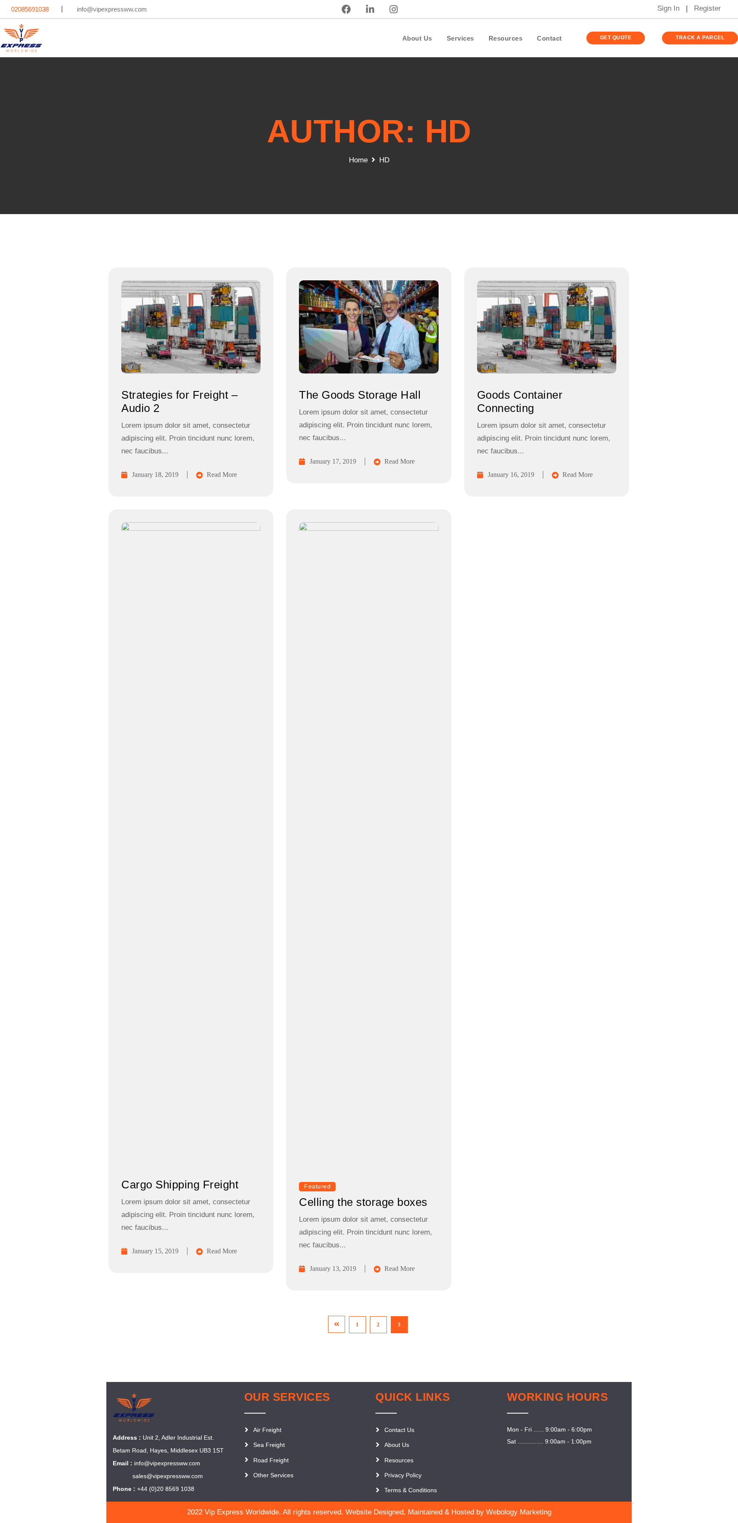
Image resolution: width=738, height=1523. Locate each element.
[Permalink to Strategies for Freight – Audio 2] (191, 371)
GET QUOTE (616, 38)
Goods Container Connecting (520, 401)
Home (358, 160)
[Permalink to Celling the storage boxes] (368, 528)
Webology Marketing (518, 1512)
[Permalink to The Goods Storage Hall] (368, 371)
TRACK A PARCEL (700, 38)
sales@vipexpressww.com (167, 1476)
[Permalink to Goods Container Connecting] (546, 371)
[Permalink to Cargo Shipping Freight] (191, 528)
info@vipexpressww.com (167, 1463)
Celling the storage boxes (363, 1202)
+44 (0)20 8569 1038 (165, 1488)
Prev (336, 1324)
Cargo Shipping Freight (179, 1184)
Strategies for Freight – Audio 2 (179, 401)
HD (384, 160)
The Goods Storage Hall (360, 394)
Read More (222, 474)
